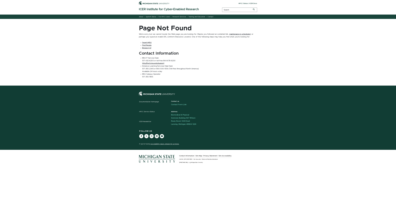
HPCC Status (243, 3)
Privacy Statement (210, 156)
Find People (146, 45)
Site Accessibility (225, 156)
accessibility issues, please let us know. (165, 144)
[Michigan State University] (154, 3)
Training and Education (196, 17)
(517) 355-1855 (188, 159)
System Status (151, 17)
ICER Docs (253, 3)
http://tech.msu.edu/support (153, 63)
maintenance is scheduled (239, 34)
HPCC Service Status (147, 111)
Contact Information (186, 156)
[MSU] (157, 96)
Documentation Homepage (149, 102)
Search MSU (147, 42)
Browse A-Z (146, 48)
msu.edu (198, 159)
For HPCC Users (164, 17)
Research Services (179, 17)
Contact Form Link (179, 104)
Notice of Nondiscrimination (210, 159)
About (141, 17)
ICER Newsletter (145, 121)
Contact (210, 17)
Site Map (199, 156)
